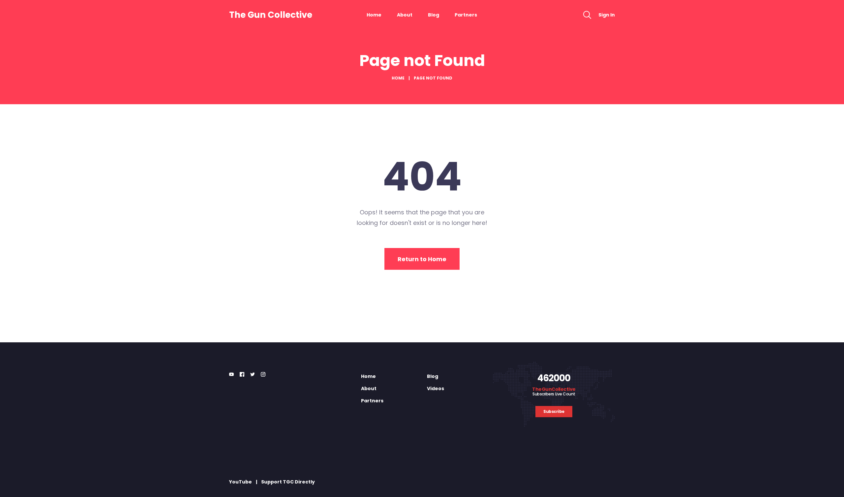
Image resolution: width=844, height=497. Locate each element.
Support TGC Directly (288, 482)
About (404, 15)
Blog (433, 15)
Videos (435, 388)
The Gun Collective (270, 15)
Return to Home (422, 259)
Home (374, 15)
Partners (466, 15)
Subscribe (553, 411)
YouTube (240, 482)
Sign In (606, 15)
